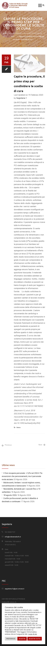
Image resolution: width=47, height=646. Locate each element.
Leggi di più (32, 634)
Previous (8, 445)
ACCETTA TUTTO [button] (34, 639)
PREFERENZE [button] (10, 639)
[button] (40, 5)
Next (40, 445)
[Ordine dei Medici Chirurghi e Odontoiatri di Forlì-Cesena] (15, 5)
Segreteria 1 (21, 98)
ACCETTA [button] (22, 639)
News (18, 427)
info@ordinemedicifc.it (13, 537)
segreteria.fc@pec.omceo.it (14, 589)
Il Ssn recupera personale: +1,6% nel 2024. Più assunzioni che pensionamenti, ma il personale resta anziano (22, 476)
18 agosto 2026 (10, 495)
